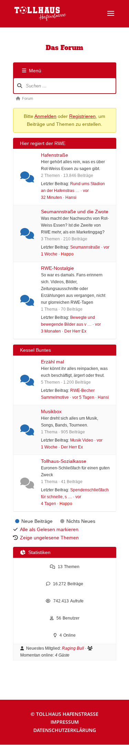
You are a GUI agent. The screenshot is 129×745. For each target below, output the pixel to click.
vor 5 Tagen (83, 397)
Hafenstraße (54, 155)
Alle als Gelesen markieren (49, 529)
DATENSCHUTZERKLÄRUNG (64, 730)
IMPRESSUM (65, 722)
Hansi (70, 197)
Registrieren (82, 116)
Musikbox (51, 411)
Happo (67, 254)
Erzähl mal (52, 361)
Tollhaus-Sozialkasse (63, 461)
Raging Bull (73, 648)
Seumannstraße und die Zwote (74, 211)
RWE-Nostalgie (57, 268)
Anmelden (45, 116)
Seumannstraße (85, 247)
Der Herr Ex (75, 331)
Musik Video (81, 440)
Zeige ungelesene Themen (49, 537)
